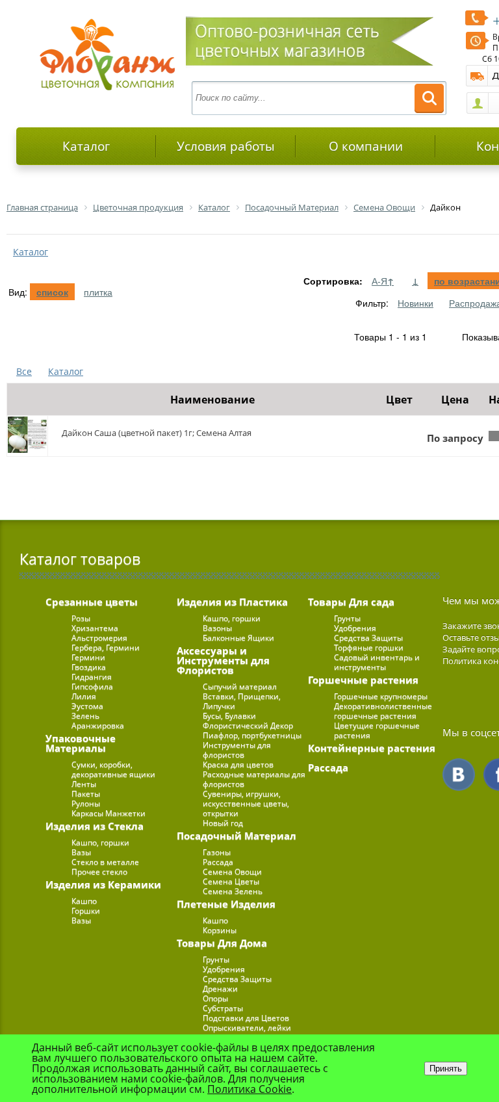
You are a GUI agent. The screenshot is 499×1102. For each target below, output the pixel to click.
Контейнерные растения (371, 747)
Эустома (87, 706)
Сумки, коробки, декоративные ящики (113, 769)
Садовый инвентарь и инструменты (377, 662)
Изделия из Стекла (94, 825)
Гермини (88, 657)
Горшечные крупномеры (381, 696)
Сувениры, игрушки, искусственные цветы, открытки (246, 803)
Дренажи (220, 988)
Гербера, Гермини (105, 647)
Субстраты (223, 1008)
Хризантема (94, 628)
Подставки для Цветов (246, 1018)
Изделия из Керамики (103, 884)
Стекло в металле (105, 862)
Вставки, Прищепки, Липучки (242, 701)
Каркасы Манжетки (108, 813)
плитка (98, 291)
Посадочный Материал (236, 835)
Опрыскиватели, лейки (247, 1027)
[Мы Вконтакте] (458, 774)
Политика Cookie (249, 1089)
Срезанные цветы (91, 601)
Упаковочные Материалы (80, 743)
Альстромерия (99, 638)
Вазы (81, 852)
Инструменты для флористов (237, 750)
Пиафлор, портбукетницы (252, 735)
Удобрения (224, 969)
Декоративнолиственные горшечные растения (383, 711)
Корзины (220, 930)
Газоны (217, 852)
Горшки (85, 911)
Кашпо (84, 901)
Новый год (223, 823)
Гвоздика (88, 667)
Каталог (86, 146)
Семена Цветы (231, 881)
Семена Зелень (232, 891)
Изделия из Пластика (232, 601)
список (52, 291)
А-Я (383, 280)
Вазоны (217, 628)
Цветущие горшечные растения (377, 730)
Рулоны (85, 803)
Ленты (83, 784)
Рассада (218, 862)
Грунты (216, 959)
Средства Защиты (237, 979)
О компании (366, 146)
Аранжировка (97, 725)
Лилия (83, 696)
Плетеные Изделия (226, 903)
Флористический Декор (248, 725)
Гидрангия (91, 677)
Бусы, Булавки (229, 716)
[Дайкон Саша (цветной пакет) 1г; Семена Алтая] (27, 435)
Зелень (85, 716)
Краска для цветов (238, 764)
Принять (445, 1068)
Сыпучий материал (240, 686)
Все (24, 371)
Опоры (215, 998)
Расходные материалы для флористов (254, 779)
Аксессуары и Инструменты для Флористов (223, 660)
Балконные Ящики (238, 638)
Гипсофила (92, 686)
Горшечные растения (363, 679)
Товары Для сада (351, 601)
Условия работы (226, 146)
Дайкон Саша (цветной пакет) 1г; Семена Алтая (156, 433)
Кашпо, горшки (100, 842)
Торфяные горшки (368, 647)
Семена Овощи (232, 872)
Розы (80, 618)
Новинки (415, 302)
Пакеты (85, 794)
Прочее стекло (99, 872)
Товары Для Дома (222, 942)
